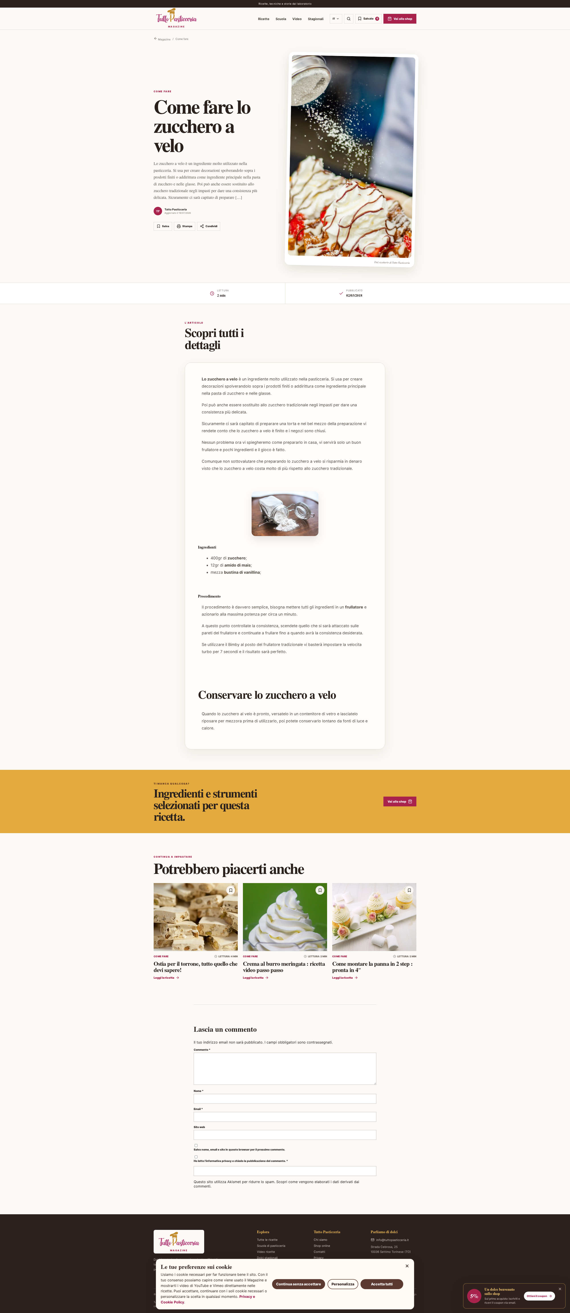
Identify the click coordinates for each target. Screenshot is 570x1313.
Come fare (181, 39)
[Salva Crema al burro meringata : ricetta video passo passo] (320, 890)
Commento (202, 1049)
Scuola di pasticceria (271, 1245)
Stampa (187, 226)
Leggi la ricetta (164, 977)
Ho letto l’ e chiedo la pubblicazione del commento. (241, 1161)
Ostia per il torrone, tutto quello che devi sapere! (195, 966)
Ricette (263, 19)
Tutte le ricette (267, 1239)
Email (198, 1109)
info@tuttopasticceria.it (392, 1240)
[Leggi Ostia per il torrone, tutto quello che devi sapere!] (196, 917)
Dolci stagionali (267, 1258)
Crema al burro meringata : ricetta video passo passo (284, 966)
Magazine (164, 39)
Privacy (319, 1258)
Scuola (281, 19)
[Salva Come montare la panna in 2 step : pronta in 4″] (409, 890)
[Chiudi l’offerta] (560, 1289)
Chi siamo (320, 1239)
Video (297, 19)
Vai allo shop (397, 801)
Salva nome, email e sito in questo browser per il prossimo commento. (239, 1149)
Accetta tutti (382, 1284)
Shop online (322, 1245)
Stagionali (316, 19)
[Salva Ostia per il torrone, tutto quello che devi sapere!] (230, 890)
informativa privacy (219, 1161)
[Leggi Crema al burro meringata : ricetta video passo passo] (285, 917)
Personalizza (343, 1284)
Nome (199, 1091)
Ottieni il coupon (537, 1296)
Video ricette (266, 1251)
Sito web (199, 1127)
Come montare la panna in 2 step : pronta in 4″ (372, 966)
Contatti (319, 1251)
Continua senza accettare (298, 1284)
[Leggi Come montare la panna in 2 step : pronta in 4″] (374, 917)
